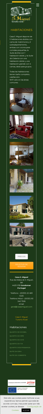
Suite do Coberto (18, 355)
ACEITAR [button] (26, 410)
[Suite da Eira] (21, 207)
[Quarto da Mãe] (21, 127)
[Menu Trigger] (38, 5)
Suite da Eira (16, 351)
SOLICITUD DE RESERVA (21, 266)
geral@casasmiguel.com (21, 307)
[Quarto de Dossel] (21, 154)
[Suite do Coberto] (21, 234)
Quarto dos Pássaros (20, 347)
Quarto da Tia (16, 344)
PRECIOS (21, 257)
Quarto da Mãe (17, 336)
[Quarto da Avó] (21, 100)
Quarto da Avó (17, 340)
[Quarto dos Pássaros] (21, 181)
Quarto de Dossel (18, 332)
